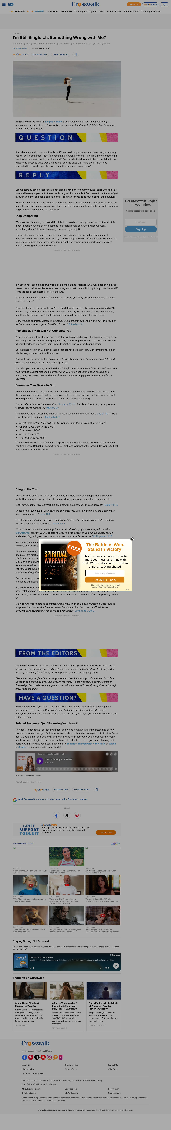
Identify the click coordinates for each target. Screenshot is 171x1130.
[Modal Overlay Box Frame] (85, 565)
